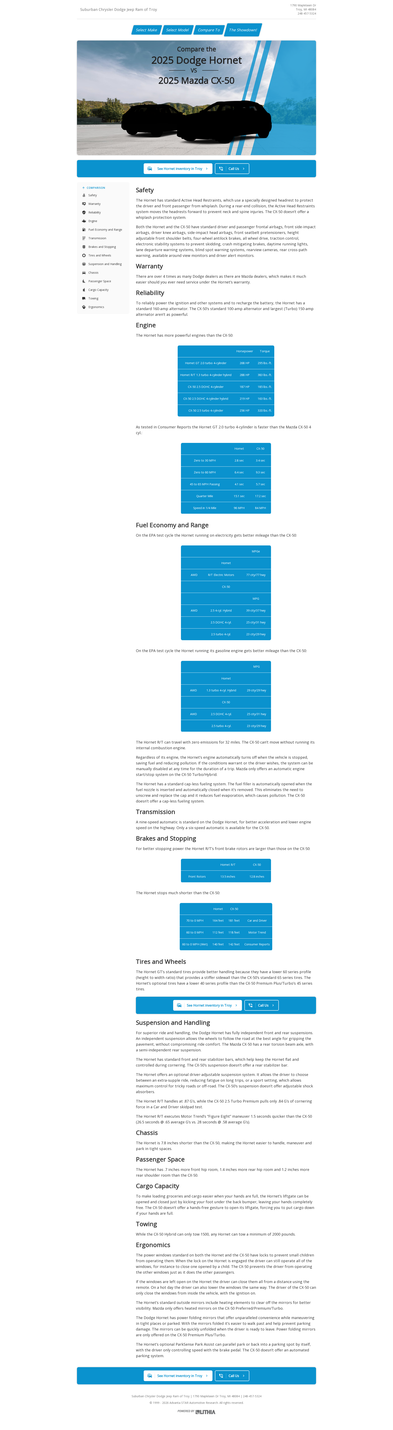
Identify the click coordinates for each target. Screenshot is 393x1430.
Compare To (209, 29)
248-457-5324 (307, 13)
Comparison (96, 188)
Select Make (147, 29)
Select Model (178, 29)
